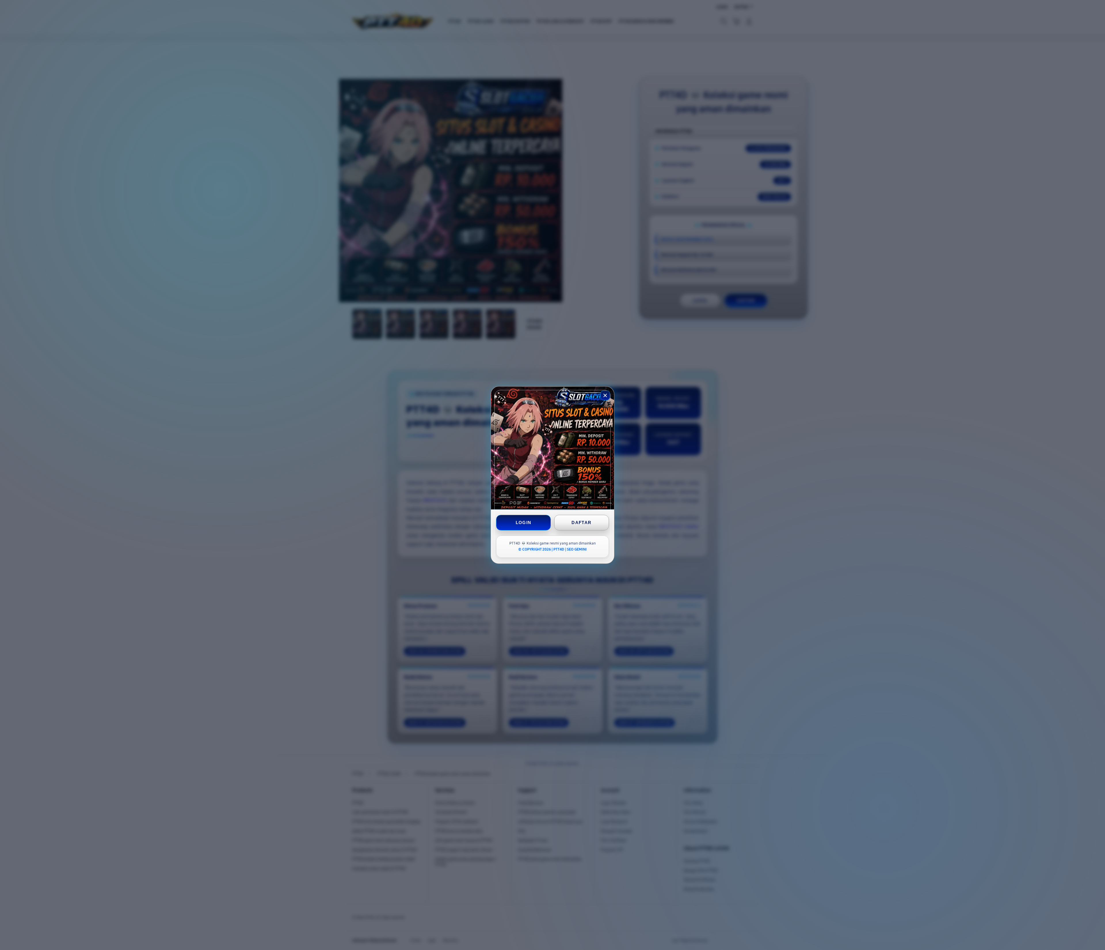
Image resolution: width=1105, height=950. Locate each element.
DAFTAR (581, 522)
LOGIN (523, 522)
